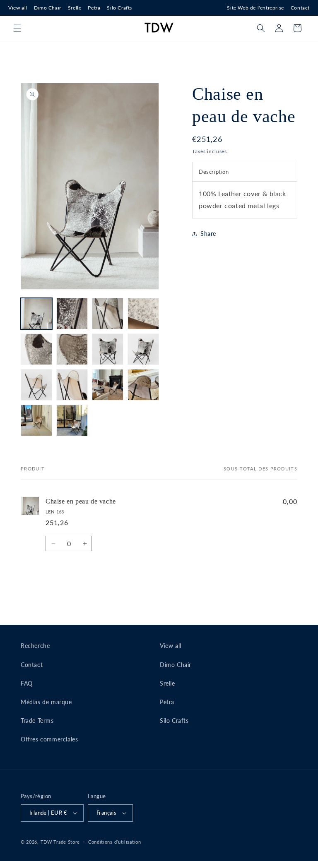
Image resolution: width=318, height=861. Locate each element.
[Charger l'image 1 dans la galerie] (36, 313)
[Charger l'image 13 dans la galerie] (36, 420)
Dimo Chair (47, 8)
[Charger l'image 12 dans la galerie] (143, 385)
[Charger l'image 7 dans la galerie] (107, 349)
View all (17, 8)
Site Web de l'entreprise (255, 8)
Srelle (75, 8)
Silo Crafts (119, 8)
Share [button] (208, 233)
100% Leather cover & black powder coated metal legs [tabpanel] (242, 199)
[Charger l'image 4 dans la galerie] (143, 313)
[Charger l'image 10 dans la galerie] (72, 385)
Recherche (35, 645)
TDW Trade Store (60, 841)
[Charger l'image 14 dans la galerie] (72, 420)
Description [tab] (214, 171)
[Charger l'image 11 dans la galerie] (107, 385)
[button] (17, 28)
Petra (94, 8)
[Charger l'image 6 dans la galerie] (72, 349)
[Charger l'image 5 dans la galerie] (36, 349)
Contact (300, 8)
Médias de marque (46, 701)
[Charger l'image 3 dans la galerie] (107, 313)
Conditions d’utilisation (114, 841)
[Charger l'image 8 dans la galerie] (143, 349)
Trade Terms (37, 720)
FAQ (27, 683)
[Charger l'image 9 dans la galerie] (36, 385)
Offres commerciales (49, 739)
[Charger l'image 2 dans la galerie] (72, 313)
